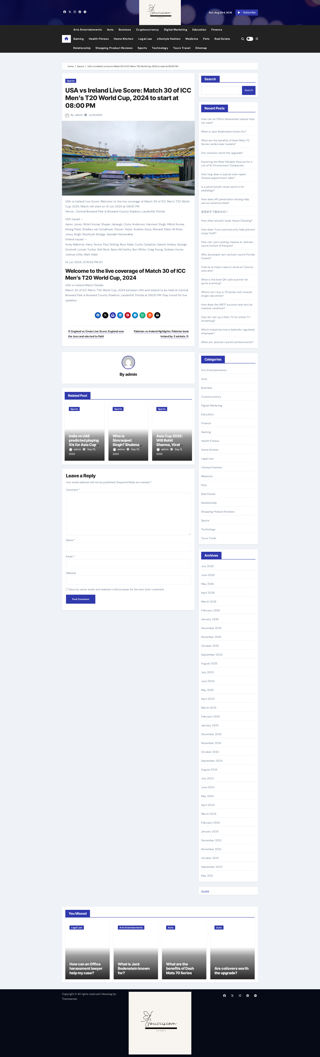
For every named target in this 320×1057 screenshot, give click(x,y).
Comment (73, 490)
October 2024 (210, 752)
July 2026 (207, 566)
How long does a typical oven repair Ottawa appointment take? (223, 176)
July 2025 (207, 672)
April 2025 (207, 699)
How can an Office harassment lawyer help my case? (86, 968)
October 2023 (210, 858)
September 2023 (211, 867)
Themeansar (69, 999)
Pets (206, 39)
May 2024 (207, 796)
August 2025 (209, 663)
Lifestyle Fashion (169, 39)
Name (70, 540)
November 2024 (211, 743)
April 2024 (207, 805)
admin (79, 115)
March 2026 (208, 601)
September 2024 (211, 761)
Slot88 (205, 891)
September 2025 (211, 654)
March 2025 (208, 707)
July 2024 (207, 778)
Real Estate (222, 39)
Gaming (78, 39)
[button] (257, 39)
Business (125, 29)
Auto (110, 29)
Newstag (107, 994)
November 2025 (211, 637)
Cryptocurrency (147, 29)
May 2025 (207, 690)
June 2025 (207, 681)
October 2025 (210, 646)
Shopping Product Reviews (114, 48)
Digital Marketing (176, 29)
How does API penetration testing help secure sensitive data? (225, 201)
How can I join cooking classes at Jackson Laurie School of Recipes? (227, 243)
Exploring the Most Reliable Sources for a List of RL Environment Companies (226, 163)
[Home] (66, 39)
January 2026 (209, 619)
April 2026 (207, 592)
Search (210, 79)
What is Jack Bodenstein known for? (223, 131)
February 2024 (210, 822)
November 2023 (211, 849)
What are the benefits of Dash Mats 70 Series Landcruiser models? (225, 142)
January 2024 (209, 831)
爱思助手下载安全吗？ (214, 212)
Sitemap (201, 48)
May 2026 (207, 584)
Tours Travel (181, 48)
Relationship (81, 48)
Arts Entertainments (87, 29)
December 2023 (211, 840)
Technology (160, 48)
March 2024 (208, 814)
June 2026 (207, 575)
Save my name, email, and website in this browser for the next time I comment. (116, 589)
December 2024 (211, 734)
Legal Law (145, 39)
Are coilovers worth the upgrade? (222, 153)
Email (70, 556)
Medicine (192, 39)
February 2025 (210, 716)
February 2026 (210, 610)
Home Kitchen (123, 39)
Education (199, 29)
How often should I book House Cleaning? (227, 220)
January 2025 (209, 725)
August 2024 (209, 769)
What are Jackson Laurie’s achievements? (227, 342)
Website (71, 573)
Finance (216, 29)
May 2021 (207, 875)
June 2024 (207, 787)
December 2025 (211, 628)
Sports (142, 48)
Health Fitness (99, 39)
